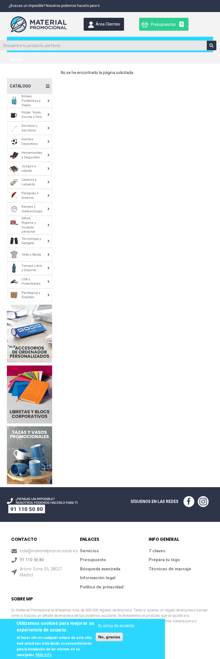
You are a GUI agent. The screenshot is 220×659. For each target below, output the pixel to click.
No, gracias (109, 637)
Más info (44, 654)
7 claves (157, 550)
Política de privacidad (101, 587)
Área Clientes (108, 24)
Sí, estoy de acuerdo (116, 625)
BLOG (16, 59)
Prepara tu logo (164, 559)
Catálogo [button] (20, 86)
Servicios (89, 550)
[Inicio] (40, 24)
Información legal (97, 577)
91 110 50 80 (26, 509)
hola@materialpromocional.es (49, 550)
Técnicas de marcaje (170, 568)
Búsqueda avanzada (100, 568)
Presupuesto (93, 559)
